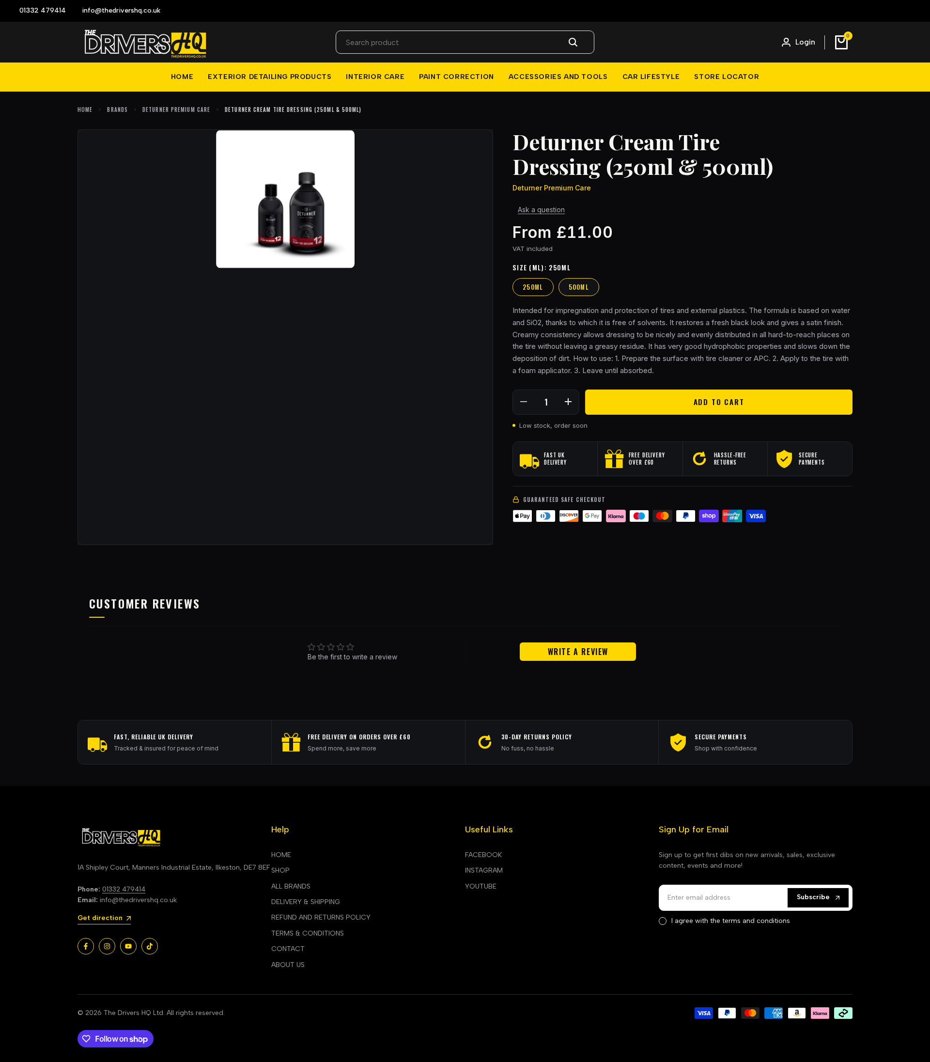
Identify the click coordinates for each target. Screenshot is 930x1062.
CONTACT (288, 949)
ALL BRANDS (290, 886)
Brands (117, 109)
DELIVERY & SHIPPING (305, 902)
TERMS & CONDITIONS (307, 933)
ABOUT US (288, 965)
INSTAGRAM (484, 870)
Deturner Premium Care (176, 109)
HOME (281, 855)
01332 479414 (123, 889)
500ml (579, 287)
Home (85, 109)
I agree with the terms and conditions (730, 921)
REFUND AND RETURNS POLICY (321, 917)
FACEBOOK (483, 855)
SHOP (280, 870)
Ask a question (541, 209)
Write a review (578, 651)
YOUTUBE (480, 886)
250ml (533, 287)
